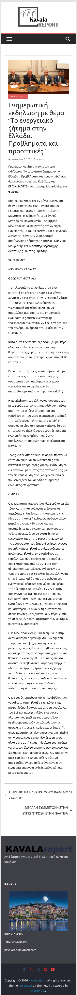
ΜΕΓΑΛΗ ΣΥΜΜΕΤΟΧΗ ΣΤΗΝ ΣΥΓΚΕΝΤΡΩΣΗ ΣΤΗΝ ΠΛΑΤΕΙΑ (45, 810)
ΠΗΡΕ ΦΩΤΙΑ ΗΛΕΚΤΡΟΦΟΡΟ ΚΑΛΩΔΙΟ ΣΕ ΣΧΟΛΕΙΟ (41, 795)
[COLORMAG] (38, 847)
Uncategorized (18, 96)
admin (40, 159)
